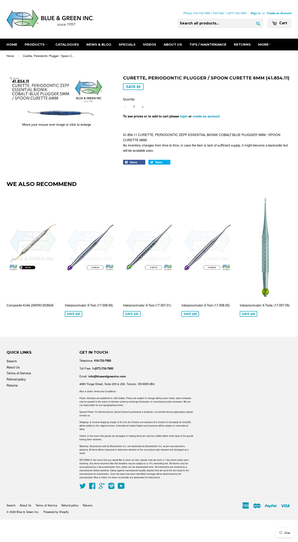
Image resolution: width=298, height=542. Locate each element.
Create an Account (279, 13)
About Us (173, 44)
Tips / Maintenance (207, 44)
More (263, 44)
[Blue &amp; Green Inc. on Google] (102, 487)
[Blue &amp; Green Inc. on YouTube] (121, 487)
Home (12, 44)
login (184, 116)
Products (35, 44)
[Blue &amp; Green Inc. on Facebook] (92, 487)
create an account (206, 116)
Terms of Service (19, 373)
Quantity (129, 99)
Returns (242, 44)
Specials (127, 44)
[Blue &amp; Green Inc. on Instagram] (111, 487)
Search (12, 361)
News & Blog (98, 44)
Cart (282, 23)
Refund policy (16, 379)
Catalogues (67, 44)
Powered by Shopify (56, 512)
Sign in (255, 13)
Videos (149, 44)
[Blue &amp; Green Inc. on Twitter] (82, 487)
